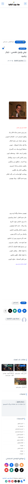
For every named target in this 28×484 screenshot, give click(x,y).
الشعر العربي (20, 434)
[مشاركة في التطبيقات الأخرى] (5, 311)
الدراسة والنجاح (19, 429)
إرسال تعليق (20, 402)
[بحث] (3, 3)
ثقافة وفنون (20, 443)
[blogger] (22, 465)
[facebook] (11, 465)
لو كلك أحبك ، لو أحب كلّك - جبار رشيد (8, 374)
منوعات (22, 454)
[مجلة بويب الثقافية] (14, 3)
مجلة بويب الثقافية (18, 60)
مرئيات (22, 451)
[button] (19, 311)
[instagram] (6, 465)
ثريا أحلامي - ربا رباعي (8, 42)
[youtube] (6, 470)
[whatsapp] (11, 470)
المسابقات (21, 437)
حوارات (22, 445)
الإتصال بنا (21, 426)
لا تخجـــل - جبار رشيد (21, 387)
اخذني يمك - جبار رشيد (20, 373)
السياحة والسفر (19, 432)
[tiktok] (22, 470)
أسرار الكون (21, 423)
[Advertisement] (14, 24)
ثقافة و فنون (20, 440)
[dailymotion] (17, 465)
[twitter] (17, 470)
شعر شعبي (22, 48)
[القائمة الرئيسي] (25, 3)
